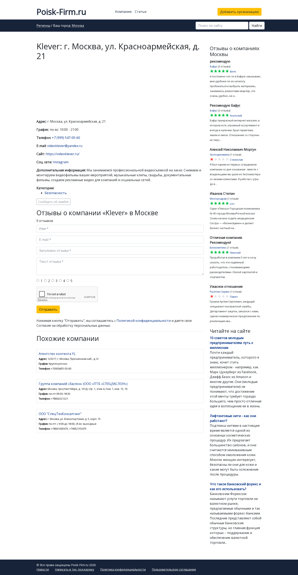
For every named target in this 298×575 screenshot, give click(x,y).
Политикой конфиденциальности (144, 320)
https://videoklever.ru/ (62, 154)
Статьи (140, 11)
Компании (123, 11)
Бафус (213, 66)
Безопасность (56, 193)
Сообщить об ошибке (53, 202)
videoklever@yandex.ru (64, 146)
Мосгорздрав (218, 198)
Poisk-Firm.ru (61, 11)
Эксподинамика (219, 154)
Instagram (61, 162)
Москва (78, 26)
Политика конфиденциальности (123, 569)
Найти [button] (257, 25)
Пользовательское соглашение (174, 569)
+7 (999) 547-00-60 (66, 137)
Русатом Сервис (220, 291)
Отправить (48, 309)
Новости (42, 569)
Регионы (43, 26)
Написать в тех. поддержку (74, 569)
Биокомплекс (218, 247)
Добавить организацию (239, 12)
